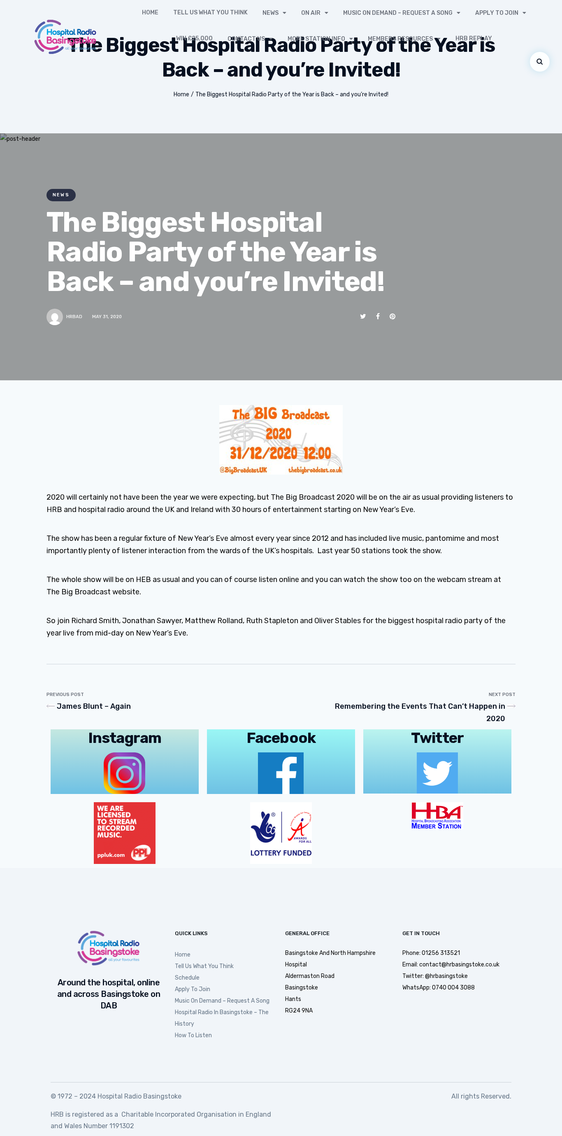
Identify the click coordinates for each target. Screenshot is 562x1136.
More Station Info (316, 38)
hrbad (74, 316)
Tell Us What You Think (210, 12)
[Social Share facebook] (378, 316)
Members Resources (400, 38)
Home (150, 12)
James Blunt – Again (94, 706)
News (270, 12)
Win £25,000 (194, 38)
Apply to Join (496, 12)
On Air (310, 12)
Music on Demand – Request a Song (398, 12)
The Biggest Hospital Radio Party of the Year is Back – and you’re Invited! (291, 94)
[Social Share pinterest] (392, 316)
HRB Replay (473, 38)
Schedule (187, 977)
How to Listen (193, 1035)
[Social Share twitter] (363, 316)
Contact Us (246, 38)
